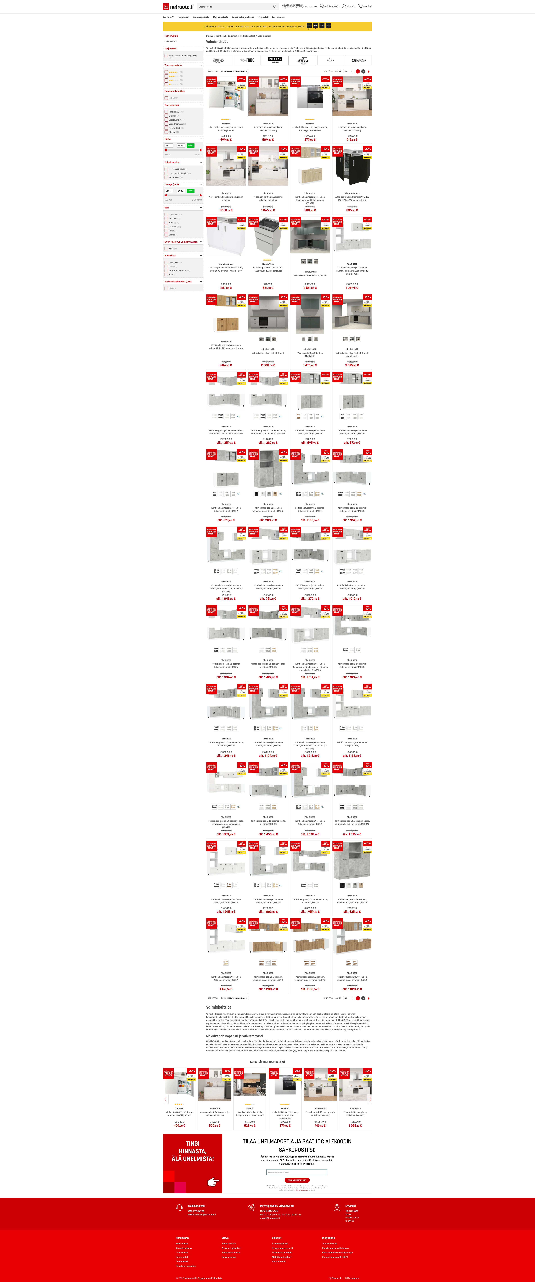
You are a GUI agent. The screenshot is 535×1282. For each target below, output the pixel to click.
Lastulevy (175, 262)
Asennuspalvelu (280, 1243)
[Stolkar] (303, 60)
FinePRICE (176, 111)
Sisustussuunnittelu (282, 1252)
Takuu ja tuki (182, 1257)
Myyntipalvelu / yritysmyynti (277, 1206)
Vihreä (173, 234)
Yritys (225, 1238)
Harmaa (174, 226)
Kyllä (173, 98)
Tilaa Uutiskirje (297, 1180)
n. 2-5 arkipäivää (178, 169)
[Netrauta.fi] (178, 6)
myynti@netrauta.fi (270, 1218)
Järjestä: (213, 71)
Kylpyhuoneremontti (282, 1248)
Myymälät (263, 16)
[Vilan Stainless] (331, 60)
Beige (173, 230)
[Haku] (275, 6)
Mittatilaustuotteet (281, 1257)
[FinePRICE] (247, 60)
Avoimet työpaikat (231, 1248)
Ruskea (174, 218)
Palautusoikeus (184, 1248)
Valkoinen (175, 214)
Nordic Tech (176, 128)
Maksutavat (182, 1243)
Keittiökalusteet (247, 36)
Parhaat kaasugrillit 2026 (335, 1257)
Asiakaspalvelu (201, 16)
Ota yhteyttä (196, 1211)
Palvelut (276, 1238)
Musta (173, 222)
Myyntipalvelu (220, 16)
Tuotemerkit (278, 16)
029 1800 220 (269, 1211)
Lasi (172, 266)
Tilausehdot (182, 1252)
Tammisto (351, 1211)
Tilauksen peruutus (186, 1265)
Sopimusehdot (229, 1257)
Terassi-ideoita (329, 1243)
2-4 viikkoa (175, 177)
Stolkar (173, 132)
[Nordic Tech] (358, 60)
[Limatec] (219, 60)
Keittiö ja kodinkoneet (227, 36)
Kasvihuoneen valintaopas (335, 1248)
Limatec (174, 115)
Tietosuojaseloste (231, 1252)
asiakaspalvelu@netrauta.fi (202, 1214)
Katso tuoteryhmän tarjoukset (183, 56)
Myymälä (350, 1206)
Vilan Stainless (177, 124)
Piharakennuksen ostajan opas (337, 1252)
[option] (303, 261)
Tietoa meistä (229, 1243)
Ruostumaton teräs (179, 270)
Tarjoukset (183, 16)
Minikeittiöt (171, 41)
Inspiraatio (328, 1238)
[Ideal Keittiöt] (275, 60)
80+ (172, 288)
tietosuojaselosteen (301, 1190)
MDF (172, 274)
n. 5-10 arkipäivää (179, 173)
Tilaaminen (182, 1238)
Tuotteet (167, 16)
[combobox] (238, 6)
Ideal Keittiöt (176, 120)
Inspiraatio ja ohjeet (243, 16)
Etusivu (210, 36)
